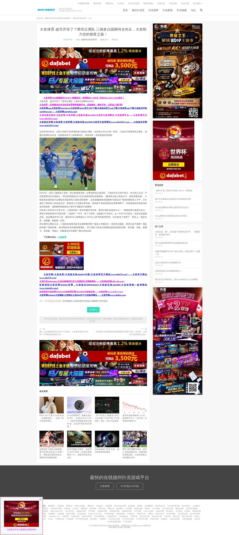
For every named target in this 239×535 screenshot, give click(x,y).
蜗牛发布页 (186, 506)
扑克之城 (185, 3)
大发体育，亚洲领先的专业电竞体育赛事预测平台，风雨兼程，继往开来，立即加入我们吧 (80, 105)
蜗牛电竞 (93, 519)
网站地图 (112, 527)
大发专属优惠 (187, 519)
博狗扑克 (109, 3)
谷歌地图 (126, 527)
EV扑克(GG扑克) (130, 486)
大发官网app (123, 516)
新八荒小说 (69, 511)
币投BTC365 (141, 514)
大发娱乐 (164, 519)
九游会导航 (160, 511)
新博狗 (139, 506)
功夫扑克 (67, 508)
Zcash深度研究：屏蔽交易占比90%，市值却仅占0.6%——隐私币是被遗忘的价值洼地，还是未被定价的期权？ (79, 421)
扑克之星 (173, 3)
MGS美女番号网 (173, 506)
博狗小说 (111, 508)
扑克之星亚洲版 (192, 508)
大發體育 (102, 519)
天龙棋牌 (108, 506)
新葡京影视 (196, 511)
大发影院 (65, 516)
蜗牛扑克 (97, 3)
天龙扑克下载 (157, 516)
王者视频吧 (149, 506)
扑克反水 (99, 506)
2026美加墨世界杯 (114, 522)
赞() (95, 310)
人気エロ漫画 (148, 511)
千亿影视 (178, 511)
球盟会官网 (120, 514)
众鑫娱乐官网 (81, 511)
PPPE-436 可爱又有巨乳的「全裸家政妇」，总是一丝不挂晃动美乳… (51, 418)
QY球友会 (130, 514)
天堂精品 (45, 508)
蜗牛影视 (93, 508)
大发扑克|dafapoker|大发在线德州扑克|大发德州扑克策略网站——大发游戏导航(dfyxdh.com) (81, 281)
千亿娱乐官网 (183, 514)
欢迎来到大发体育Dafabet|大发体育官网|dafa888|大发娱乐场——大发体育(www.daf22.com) (81, 292)
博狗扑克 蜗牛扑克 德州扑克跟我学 (46, 10)
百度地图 (119, 527)
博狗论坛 (69, 506)
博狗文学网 (179, 508)
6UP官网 (91, 511)
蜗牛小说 (102, 508)
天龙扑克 (161, 3)
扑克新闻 (168, 10)
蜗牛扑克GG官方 (57, 511)
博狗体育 (84, 508)
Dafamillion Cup (54, 516)
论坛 (193, 10)
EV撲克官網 (81, 514)
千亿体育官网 (109, 514)
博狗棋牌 (51, 506)
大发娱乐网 (75, 516)
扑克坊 (196, 516)
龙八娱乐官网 (195, 514)
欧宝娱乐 (169, 511)
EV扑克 (75, 508)
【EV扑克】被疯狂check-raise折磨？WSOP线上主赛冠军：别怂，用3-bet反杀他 (107, 418)
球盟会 (150, 514)
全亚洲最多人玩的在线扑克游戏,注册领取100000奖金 (85, 301)
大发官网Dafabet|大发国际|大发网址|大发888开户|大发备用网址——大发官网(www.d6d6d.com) (82, 295)
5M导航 (187, 511)
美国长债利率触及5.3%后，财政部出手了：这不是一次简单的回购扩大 (135, 418)
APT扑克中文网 (128, 519)
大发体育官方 (112, 516)
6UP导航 (129, 508)
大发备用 (60, 506)
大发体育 (62, 237)
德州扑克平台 (160, 506)
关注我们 (197, 3)
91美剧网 (60, 514)
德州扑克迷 (138, 508)
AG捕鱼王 (196, 506)
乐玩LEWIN (159, 514)
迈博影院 (51, 514)
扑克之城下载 (144, 516)
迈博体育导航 (127, 511)
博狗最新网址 (43, 511)
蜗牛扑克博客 (80, 506)
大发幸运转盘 (175, 519)
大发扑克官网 (87, 516)
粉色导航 (131, 506)
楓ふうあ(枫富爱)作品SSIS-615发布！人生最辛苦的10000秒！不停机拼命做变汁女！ (63, 333)
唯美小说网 (70, 514)
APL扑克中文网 (114, 519)
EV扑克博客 (170, 514)
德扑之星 (176, 516)
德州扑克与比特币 (79, 18)
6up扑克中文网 (56, 508)
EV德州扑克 (59, 519)
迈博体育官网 (114, 511)
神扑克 (147, 508)
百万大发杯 (127, 522)
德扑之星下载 (187, 516)
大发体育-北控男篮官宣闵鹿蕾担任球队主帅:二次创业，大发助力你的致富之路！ (121, 333)
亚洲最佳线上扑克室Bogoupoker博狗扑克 (136, 526)
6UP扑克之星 (133, 3)
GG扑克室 (156, 508)
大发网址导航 (83, 3)
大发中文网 (154, 519)
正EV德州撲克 (99, 516)
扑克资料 (154, 10)
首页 (125, 10)
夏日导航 (43, 516)
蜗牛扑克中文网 (120, 506)
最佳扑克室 (138, 10)
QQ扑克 (197, 519)
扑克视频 (182, 10)
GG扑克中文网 (167, 508)
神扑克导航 (148, 3)
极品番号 (120, 508)
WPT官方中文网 (142, 519)
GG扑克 (120, 3)
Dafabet (50, 519)
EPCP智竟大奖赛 (82, 519)
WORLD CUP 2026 (95, 514)
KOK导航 (137, 511)
